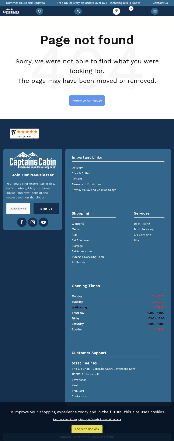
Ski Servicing (142, 234)
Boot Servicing (143, 229)
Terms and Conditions (86, 184)
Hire (136, 240)
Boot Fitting (142, 223)
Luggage (77, 245)
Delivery (77, 167)
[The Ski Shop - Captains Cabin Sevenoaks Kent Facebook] (22, 222)
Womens (78, 223)
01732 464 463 (84, 363)
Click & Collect (81, 173)
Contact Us (79, 396)
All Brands (79, 262)
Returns (77, 178)
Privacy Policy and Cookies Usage (94, 189)
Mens (75, 229)
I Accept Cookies (87, 429)
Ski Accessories (82, 251)
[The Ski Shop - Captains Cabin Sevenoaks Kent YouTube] (43, 222)
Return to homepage (87, 100)
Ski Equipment (82, 240)
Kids (74, 234)
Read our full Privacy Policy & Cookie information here (87, 419)
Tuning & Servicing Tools (88, 256)
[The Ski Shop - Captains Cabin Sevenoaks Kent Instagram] (32, 222)
